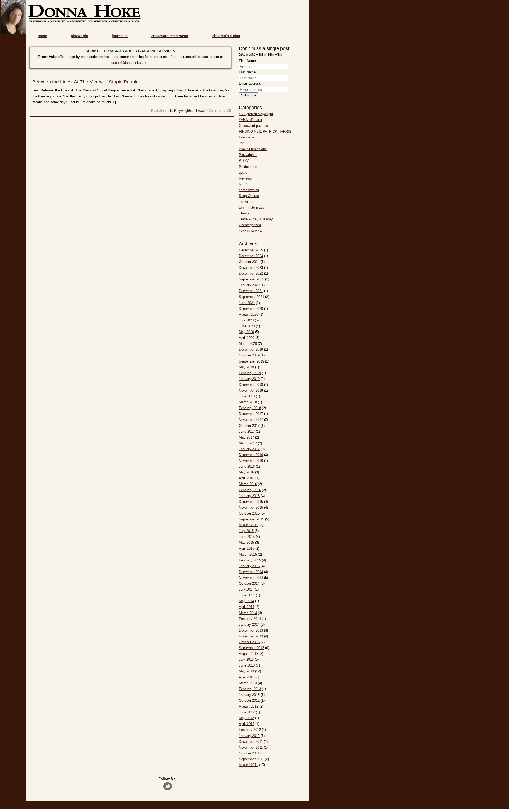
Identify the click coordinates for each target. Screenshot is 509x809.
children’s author (226, 36)
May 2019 (246, 367)
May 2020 (246, 332)
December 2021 (251, 291)
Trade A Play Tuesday (256, 219)
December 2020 (251, 309)
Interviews (246, 137)
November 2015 (251, 507)
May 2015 (246, 542)
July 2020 (246, 320)
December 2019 (251, 349)
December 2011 (251, 742)
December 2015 (251, 502)
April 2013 (246, 677)
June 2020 (247, 326)
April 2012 (246, 724)
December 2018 (251, 385)
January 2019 (249, 379)
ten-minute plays (251, 207)
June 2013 (247, 665)
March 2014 (248, 613)
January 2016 (249, 496)
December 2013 (251, 630)
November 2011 (251, 747)
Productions (248, 167)
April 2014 (246, 607)
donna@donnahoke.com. (130, 63)
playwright (79, 36)
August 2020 (248, 314)
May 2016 (246, 472)
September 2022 (251, 279)
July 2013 (246, 659)
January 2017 (249, 449)
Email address (250, 84)
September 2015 (251, 519)
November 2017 (251, 420)
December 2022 (251, 273)
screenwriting (249, 190)
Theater (200, 111)
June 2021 (247, 303)
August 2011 (248, 765)
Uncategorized (250, 225)
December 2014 (251, 572)
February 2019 (250, 373)
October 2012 (249, 701)
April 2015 (246, 549)
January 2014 (249, 625)
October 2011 (249, 753)
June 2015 (247, 537)
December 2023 (251, 268)
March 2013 (248, 683)
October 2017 (249, 426)
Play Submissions (253, 149)
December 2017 (251, 414)
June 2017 (247, 431)
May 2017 (246, 437)
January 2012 (249, 736)
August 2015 (248, 525)
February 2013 (250, 689)
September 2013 (251, 648)
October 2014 (249, 583)
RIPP (243, 184)
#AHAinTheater (250, 120)
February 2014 (250, 619)
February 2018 (250, 408)
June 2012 (247, 712)
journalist (120, 36)
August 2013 (248, 654)
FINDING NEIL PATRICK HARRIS (265, 131)
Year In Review (250, 231)
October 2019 (249, 355)
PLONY (245, 161)
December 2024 (251, 256)
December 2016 (251, 455)
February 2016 (250, 490)
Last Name (247, 72)
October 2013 (249, 642)
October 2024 (249, 262)
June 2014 (247, 595)
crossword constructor (169, 36)
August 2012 (248, 706)
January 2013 (249, 695)
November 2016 (251, 461)
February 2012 (250, 730)
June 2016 (247, 466)
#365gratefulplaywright (256, 114)
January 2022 (249, 285)
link (169, 111)
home (42, 36)
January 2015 (249, 566)
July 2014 (246, 589)
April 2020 (246, 338)
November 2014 (251, 578)
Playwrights (183, 111)
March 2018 (248, 402)
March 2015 (248, 554)
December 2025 (251, 250)
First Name (247, 61)
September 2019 (251, 361)
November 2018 (251, 390)
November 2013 (251, 636)
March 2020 (248, 344)
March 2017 (248, 443)
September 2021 (251, 297)
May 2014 (246, 601)
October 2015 (249, 513)
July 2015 (246, 531)
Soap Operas (249, 196)
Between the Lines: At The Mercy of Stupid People (85, 81)
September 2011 (251, 759)
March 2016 (248, 484)
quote (243, 173)
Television (246, 202)
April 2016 (246, 478)
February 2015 (250, 560)
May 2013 (246, 671)
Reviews (245, 178)
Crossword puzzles (253, 126)
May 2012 (246, 718)
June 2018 (247, 396)
